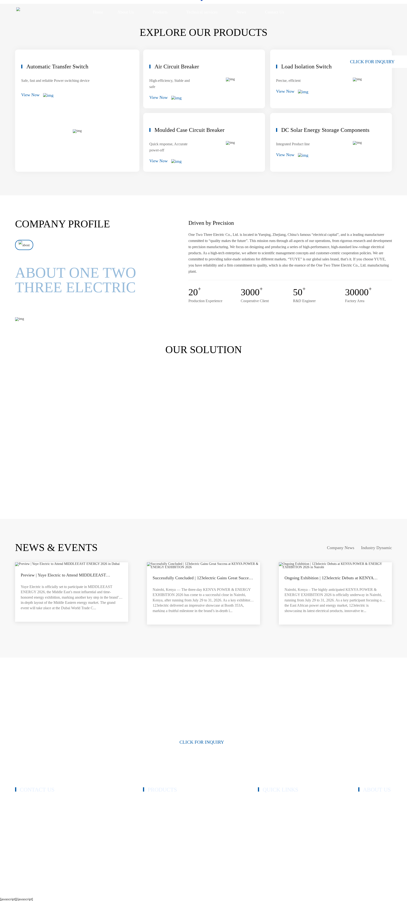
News (262, 837)
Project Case (267, 823)
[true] (24, 245)
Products (264, 808)
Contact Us (266, 844)
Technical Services (272, 830)
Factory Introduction (373, 823)
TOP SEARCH (380, 890)
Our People (366, 815)
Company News (340, 547)
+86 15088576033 (37, 812)
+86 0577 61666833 (38, 801)
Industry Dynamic (376, 547)
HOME (263, 801)
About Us (265, 815)
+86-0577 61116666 (38, 806)
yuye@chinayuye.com (40, 836)
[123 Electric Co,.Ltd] (18, 12)
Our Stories (366, 808)
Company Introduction (375, 801)
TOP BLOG (356, 890)
